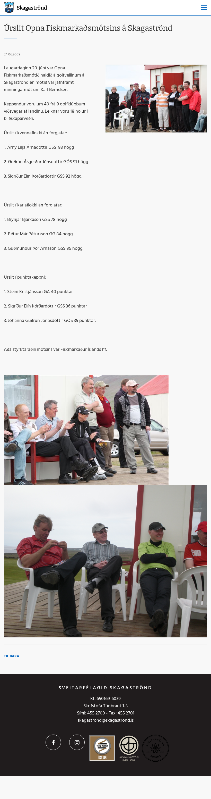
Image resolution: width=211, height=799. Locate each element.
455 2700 (96, 713)
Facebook (53, 742)
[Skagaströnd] (9, 7)
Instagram (77, 742)
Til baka (11, 656)
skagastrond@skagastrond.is (105, 720)
